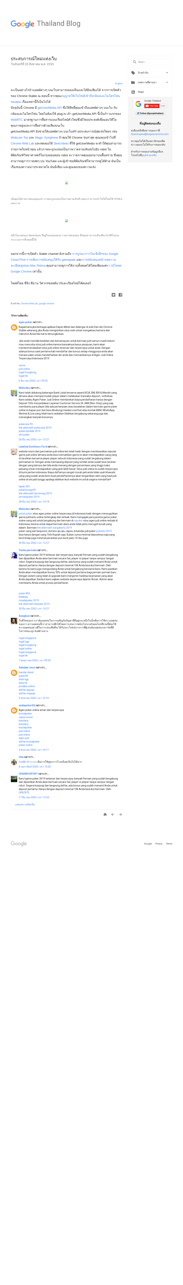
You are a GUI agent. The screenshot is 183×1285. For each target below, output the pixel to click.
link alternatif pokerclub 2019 (35, 427)
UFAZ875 (24, 792)
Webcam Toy (19, 137)
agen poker (26, 322)
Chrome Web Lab (22, 143)
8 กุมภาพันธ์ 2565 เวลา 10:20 (35, 766)
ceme (22, 365)
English (119, 83)
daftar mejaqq (27, 693)
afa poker (24, 434)
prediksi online (27, 686)
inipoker (78, 520)
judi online (24, 369)
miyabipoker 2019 (29, 600)
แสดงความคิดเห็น (25, 804)
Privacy (159, 843)
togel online (25, 648)
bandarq (23, 720)
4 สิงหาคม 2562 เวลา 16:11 (34, 749)
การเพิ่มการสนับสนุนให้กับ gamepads (51, 259)
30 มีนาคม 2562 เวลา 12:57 (34, 542)
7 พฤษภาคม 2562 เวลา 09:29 (35, 660)
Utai (21, 757)
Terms (169, 843)
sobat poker (25, 513)
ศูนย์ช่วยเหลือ (149, 155)
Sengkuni (24, 615)
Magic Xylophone (46, 137)
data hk (23, 682)
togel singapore (27, 638)
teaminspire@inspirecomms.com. (150, 134)
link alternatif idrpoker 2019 (34, 603)
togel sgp (24, 641)
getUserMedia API (50, 107)
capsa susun (26, 717)
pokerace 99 (26, 424)
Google (148, 843)
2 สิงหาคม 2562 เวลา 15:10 (34, 698)
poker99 (23, 675)
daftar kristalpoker (29, 741)
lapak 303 (24, 486)
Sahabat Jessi (27, 667)
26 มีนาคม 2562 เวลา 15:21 (34, 439)
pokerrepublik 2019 (29, 431)
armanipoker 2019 (29, 496)
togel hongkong (27, 372)
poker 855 (24, 593)
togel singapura (27, 652)
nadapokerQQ (27, 705)
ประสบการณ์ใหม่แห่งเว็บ (34, 58)
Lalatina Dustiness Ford (33, 446)
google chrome (46, 303)
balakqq (23, 596)
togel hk (23, 375)
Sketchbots (62, 143)
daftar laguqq (26, 689)
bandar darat (26, 672)
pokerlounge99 (27, 489)
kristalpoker (25, 713)
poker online (26, 745)
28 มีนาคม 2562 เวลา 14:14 (34, 501)
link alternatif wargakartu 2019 (54, 527)
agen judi (24, 738)
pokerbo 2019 (104, 531)
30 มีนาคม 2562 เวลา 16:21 (34, 608)
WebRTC (17, 119)
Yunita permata (28, 550)
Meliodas (25, 387)
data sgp (24, 679)
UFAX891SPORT (28, 773)
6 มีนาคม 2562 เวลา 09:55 (33, 380)
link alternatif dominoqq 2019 (35, 493)
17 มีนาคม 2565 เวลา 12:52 (34, 797)
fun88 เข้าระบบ (27, 761)
